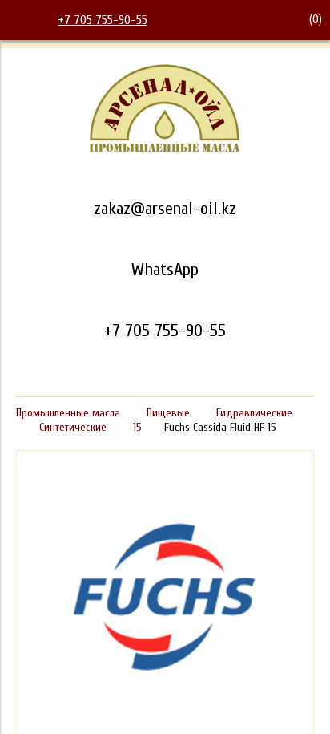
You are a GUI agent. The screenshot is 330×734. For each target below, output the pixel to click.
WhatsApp (165, 269)
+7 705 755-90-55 (102, 20)
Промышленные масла (68, 413)
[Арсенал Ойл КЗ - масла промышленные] (165, 149)
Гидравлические (254, 413)
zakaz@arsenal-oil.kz (165, 208)
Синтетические (73, 427)
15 (137, 427)
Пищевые (168, 413)
